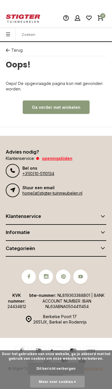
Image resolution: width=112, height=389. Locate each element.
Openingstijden (57, 158)
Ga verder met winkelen (56, 107)
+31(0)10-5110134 (38, 173)
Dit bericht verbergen (56, 368)
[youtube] (80, 277)
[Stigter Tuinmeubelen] (23, 18)
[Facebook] (29, 277)
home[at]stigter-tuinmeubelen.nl (52, 193)
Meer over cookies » (57, 382)
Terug (17, 50)
